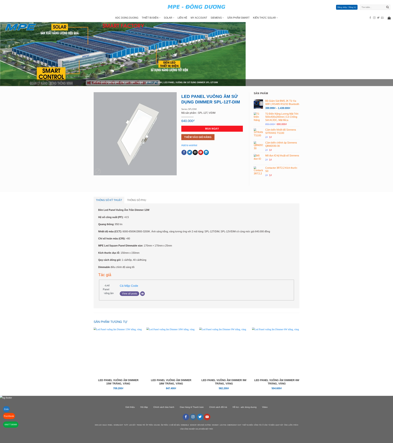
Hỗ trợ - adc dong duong (245, 407)
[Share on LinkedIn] (206, 152)
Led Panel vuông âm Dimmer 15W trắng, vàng (118, 382)
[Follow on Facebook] (370, 17)
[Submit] (387, 7)
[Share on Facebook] (184, 152)
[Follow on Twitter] (378, 17)
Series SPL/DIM (153, 82)
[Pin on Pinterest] (200, 152)
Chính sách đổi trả (218, 407)
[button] (98, 172)
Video (265, 407)
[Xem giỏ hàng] (389, 17)
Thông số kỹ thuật (109, 200)
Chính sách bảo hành (163, 407)
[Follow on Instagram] (374, 17)
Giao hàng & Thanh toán (192, 407)
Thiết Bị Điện (150, 17)
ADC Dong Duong (134, 82)
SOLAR (168, 17)
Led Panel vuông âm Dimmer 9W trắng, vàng (223, 382)
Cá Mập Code (129, 285)
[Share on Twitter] (189, 152)
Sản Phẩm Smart (238, 17)
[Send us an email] (382, 17)
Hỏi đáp (144, 407)
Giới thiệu (130, 407)
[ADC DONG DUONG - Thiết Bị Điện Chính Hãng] (196, 6)
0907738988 (11, 424)
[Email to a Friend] (195, 152)
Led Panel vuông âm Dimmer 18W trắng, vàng (171, 382)
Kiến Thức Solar (264, 17)
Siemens (216, 17)
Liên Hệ (182, 17)
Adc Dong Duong (126, 17)
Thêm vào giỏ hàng (197, 137)
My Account (199, 17)
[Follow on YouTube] (207, 417)
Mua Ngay (212, 128)
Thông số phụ (136, 200)
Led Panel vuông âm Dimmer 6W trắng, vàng (276, 382)
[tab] (109, 200)
